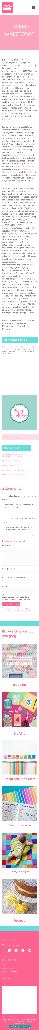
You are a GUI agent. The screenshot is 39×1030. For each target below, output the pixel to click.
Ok (11, 1027)
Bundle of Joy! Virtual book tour (14, 475)
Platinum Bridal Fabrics (24, 166)
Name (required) (8, 569)
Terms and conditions (9, 972)
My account (6, 978)
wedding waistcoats (14, 85)
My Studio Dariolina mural (12, 461)
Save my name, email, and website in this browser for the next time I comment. (18, 598)
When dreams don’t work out (13, 465)
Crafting (19, 733)
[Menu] (33, 7)
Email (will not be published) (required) (17, 577)
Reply (34, 513)
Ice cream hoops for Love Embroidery (17, 470)
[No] (36, 1022)
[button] (9, 950)
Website (5, 586)
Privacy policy (7, 968)
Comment (6, 545)
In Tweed (15, 147)
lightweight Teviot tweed (21, 155)
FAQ (3, 965)
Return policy (6, 975)
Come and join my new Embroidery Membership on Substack (15, 455)
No (16, 1027)
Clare (12, 519)
